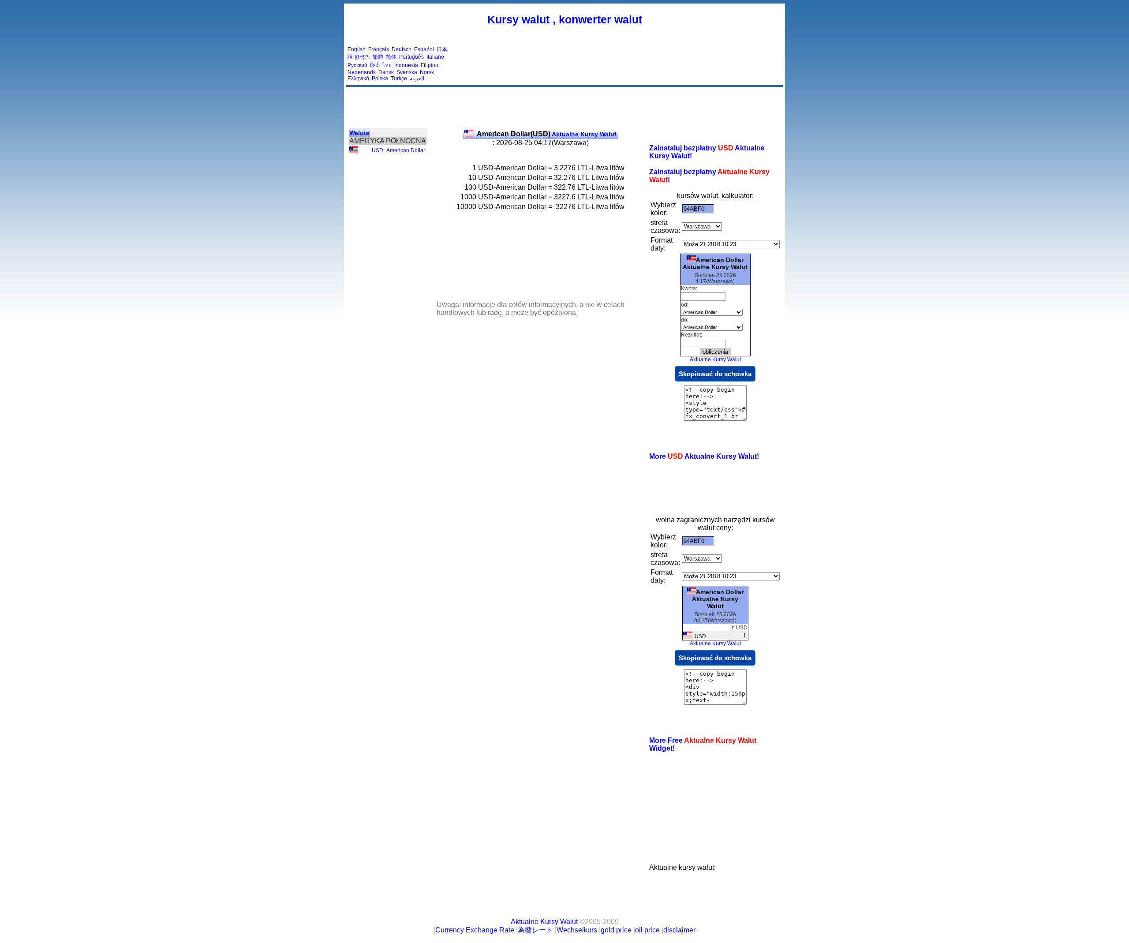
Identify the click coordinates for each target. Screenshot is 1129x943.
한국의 (362, 57)
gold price (616, 930)
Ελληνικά (358, 78)
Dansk (386, 72)
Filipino (429, 65)
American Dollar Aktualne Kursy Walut (715, 263)
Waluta (359, 132)
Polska (380, 78)
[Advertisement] (620, 64)
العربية (417, 78)
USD (377, 150)
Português (411, 57)
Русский (357, 65)
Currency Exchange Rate (474, 930)
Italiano (435, 57)
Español (424, 49)
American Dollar (405, 150)
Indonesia (406, 65)
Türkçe (399, 78)
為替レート (535, 930)
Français (378, 49)
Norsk (427, 72)
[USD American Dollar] (353, 151)
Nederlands (362, 72)
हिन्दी (375, 65)
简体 (391, 57)
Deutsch (401, 49)
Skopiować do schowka (715, 374)
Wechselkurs (577, 930)
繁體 (378, 57)
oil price (647, 930)
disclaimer (679, 930)
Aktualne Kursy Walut (547, 134)
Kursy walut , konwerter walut (564, 19)
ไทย (387, 65)
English (357, 49)
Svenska (406, 72)
